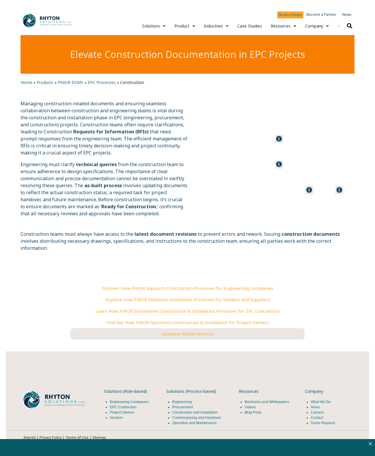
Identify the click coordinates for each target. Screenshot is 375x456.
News (347, 14)
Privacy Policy (51, 437)
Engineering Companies (130, 402)
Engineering (182, 402)
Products (45, 82)
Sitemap (99, 437)
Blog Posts (253, 412)
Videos (250, 407)
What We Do (321, 402)
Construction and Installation (195, 412)
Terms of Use (77, 437)
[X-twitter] (64, 420)
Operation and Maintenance (194, 423)
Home (26, 82)
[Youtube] (47, 420)
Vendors (116, 418)
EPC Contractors (123, 407)
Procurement (182, 407)
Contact (317, 418)
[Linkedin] (30, 420)
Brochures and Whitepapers (267, 402)
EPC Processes (102, 82)
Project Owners (122, 412)
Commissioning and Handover (196, 418)
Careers (317, 412)
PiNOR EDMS (70, 82)
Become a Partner (321, 14)
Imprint (29, 437)
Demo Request (323, 423)
